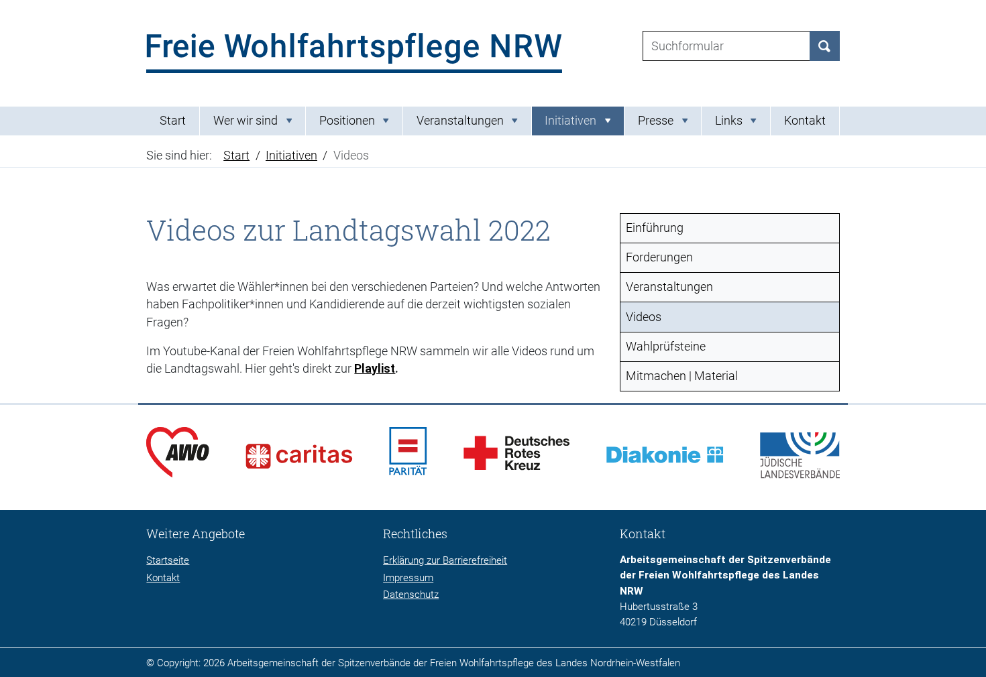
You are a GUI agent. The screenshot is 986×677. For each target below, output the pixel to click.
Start (173, 120)
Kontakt (805, 120)
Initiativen (291, 155)
